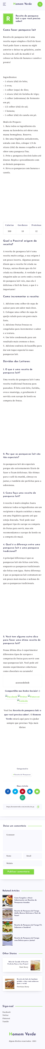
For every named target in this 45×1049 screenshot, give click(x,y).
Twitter (5, 1015)
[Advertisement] (22, 199)
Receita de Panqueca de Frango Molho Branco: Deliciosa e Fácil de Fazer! (27, 913)
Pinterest (6, 1018)
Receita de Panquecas (22, 774)
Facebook (6, 1012)
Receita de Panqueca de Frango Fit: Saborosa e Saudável (28, 926)
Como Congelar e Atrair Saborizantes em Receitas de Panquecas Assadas (25, 900)
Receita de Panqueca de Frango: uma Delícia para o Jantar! (26, 939)
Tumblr (5, 1021)
